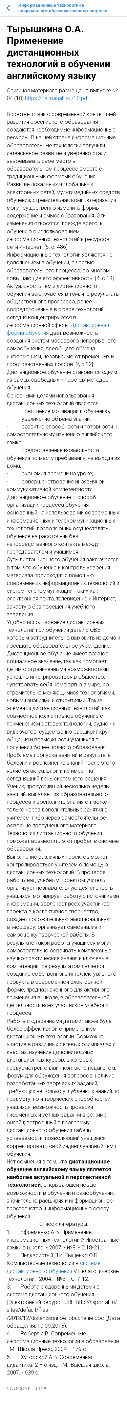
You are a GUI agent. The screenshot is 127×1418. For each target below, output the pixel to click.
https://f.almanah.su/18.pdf (57, 98)
